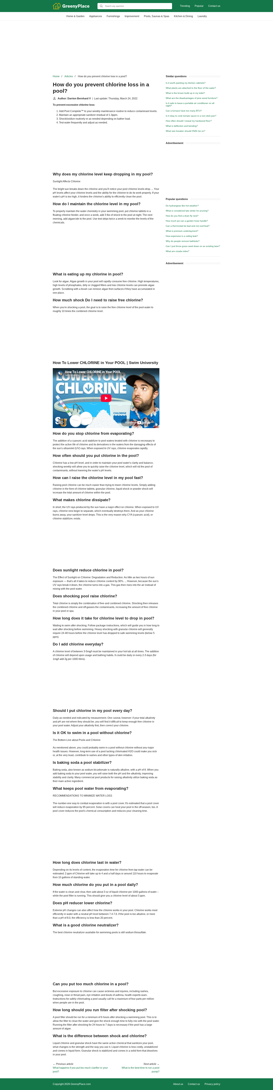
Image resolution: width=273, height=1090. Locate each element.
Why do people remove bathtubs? (183, 241)
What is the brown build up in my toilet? (185, 93)
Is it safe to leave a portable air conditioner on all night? (190, 104)
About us (178, 1084)
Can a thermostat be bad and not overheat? (188, 226)
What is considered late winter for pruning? (187, 210)
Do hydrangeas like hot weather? (182, 205)
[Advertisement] (136, 47)
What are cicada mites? (177, 251)
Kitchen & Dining (183, 16)
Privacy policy (212, 1084)
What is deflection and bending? (182, 126)
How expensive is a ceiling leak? (182, 236)
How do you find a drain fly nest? (182, 216)
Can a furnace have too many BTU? (184, 110)
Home (56, 76)
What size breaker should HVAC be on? (185, 131)
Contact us (214, 6)
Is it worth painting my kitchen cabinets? (186, 83)
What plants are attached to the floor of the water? (191, 88)
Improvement (132, 16)
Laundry (202, 16)
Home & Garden (75, 16)
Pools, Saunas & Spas (156, 16)
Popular (199, 6)
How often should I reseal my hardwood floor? (189, 121)
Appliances (95, 16)
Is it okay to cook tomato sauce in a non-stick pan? (191, 116)
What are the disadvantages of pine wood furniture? (192, 98)
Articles (68, 76)
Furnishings (113, 16)
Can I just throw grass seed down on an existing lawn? (193, 246)
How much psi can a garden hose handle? (187, 221)
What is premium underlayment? (182, 231)
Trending (185, 6)
